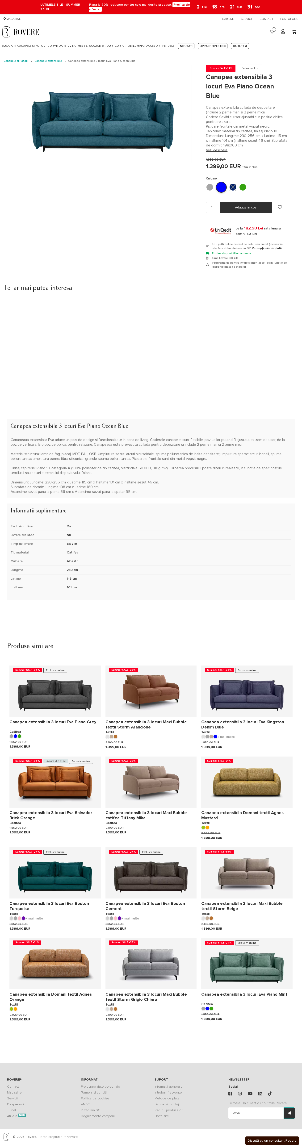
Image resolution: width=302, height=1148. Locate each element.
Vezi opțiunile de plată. (267, 248)
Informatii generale (169, 1087)
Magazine (13, 19)
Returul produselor (168, 1110)
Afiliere (16, 1116)
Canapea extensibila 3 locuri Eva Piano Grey (52, 721)
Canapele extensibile (48, 61)
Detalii (15, 415)
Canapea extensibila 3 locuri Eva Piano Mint (244, 994)
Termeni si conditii (94, 1092)
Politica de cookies (95, 1098)
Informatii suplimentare (35, 500)
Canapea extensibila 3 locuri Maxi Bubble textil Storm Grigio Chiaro (146, 997)
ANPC (85, 1104)
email (236, 1113)
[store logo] (20, 31)
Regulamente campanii (98, 1116)
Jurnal (11, 1110)
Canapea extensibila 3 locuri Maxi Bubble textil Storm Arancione (146, 724)
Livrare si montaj (167, 1104)
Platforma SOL (91, 1110)
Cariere (228, 19)
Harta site (162, 1116)
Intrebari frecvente (168, 1092)
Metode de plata (167, 1098)
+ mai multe (226, 737)
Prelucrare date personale (100, 1087)
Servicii (246, 19)
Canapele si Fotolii (16, 61)
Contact (266, 19)
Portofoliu (289, 19)
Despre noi (15, 1104)
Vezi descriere (216, 150)
